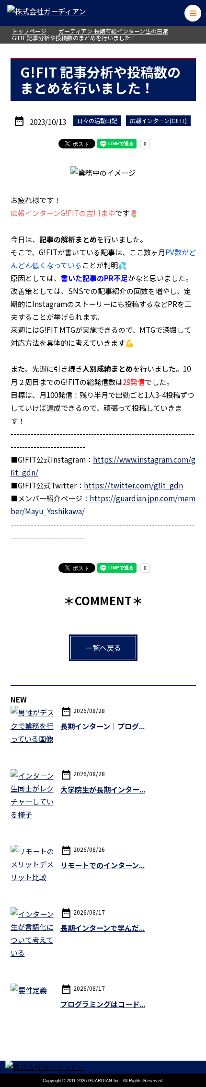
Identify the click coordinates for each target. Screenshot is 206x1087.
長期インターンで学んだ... (102, 928)
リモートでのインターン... (102, 865)
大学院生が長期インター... (102, 789)
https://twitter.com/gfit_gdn (133, 485)
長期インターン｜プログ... (102, 726)
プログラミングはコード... (102, 1004)
